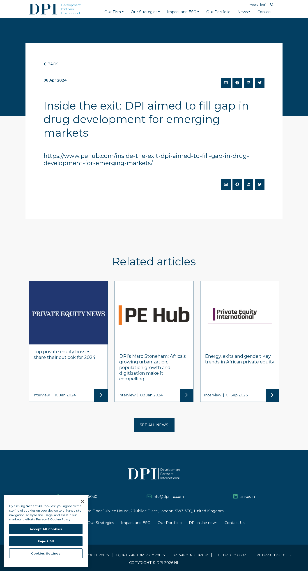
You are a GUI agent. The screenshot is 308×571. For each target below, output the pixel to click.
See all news (154, 425)
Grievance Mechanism (190, 555)
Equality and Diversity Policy (140, 555)
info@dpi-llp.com (168, 496)
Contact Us (234, 523)
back (52, 64)
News (243, 12)
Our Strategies (144, 12)
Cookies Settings (46, 553)
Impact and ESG (181, 12)
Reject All (46, 541)
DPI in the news (203, 523)
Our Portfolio (218, 12)
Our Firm (112, 12)
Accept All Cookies (46, 529)
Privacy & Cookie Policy (90, 555)
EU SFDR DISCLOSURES (232, 555)
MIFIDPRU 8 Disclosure (275, 555)
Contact (264, 12)
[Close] (82, 502)
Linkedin (247, 496)
